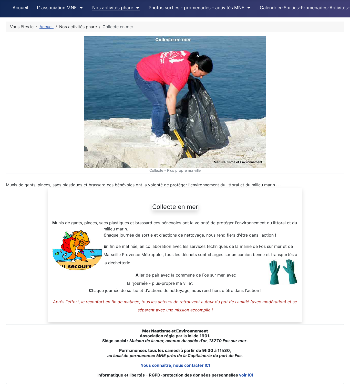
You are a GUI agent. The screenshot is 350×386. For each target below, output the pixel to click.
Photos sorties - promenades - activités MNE (196, 7)
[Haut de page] (341, 376)
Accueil (20, 7)
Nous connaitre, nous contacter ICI (175, 365)
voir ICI (246, 375)
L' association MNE (57, 7)
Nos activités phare (112, 7)
